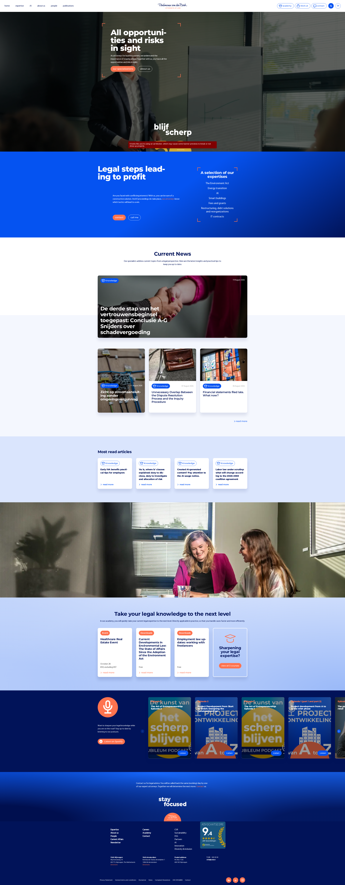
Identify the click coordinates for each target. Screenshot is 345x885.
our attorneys (168, 199)
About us (115, 833)
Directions (114, 865)
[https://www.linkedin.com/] (228, 880)
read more (241, 421)
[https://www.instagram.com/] (242, 880)
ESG (176, 836)
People (114, 836)
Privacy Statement (106, 880)
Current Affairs (117, 839)
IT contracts (217, 216)
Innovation (179, 846)
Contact (200, 786)
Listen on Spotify (113, 741)
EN (338, 6)
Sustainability (181, 833)
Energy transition (217, 188)
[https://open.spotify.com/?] (235, 880)
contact (119, 217)
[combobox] (338, 6)
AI (31, 6)
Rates (150, 880)
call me (134, 217)
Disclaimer (142, 880)
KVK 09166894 (177, 880)
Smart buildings (217, 198)
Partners (178, 839)
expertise (19, 6)
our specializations (123, 69)
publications (68, 6)
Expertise (115, 830)
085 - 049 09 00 (212, 857)
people (54, 6)
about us (41, 6)
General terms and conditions (125, 880)
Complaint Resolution (162, 880)
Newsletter (116, 843)
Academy (147, 833)
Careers (146, 830)
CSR (176, 830)
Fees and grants (217, 203)
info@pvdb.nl (211, 860)
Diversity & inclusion (183, 849)
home (7, 6)
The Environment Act (217, 183)
